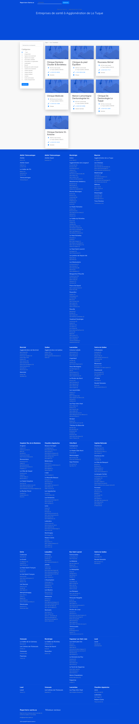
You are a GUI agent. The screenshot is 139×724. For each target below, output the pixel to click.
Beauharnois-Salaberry (77, 181)
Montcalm (48, 610)
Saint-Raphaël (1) (49, 468)
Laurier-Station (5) (49, 523)
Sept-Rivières (74, 462)
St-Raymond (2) (98, 505)
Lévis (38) (47, 510)
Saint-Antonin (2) (74, 620)
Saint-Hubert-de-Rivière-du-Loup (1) (78, 624)
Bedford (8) (72, 193)
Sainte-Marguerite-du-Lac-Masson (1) (78, 414)
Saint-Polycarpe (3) (74, 337)
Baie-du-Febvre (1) (98, 561)
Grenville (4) (72, 360)
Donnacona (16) (98, 491)
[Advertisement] (69, 26)
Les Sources (24, 584)
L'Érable (97, 378)
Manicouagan (74, 455)
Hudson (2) (72, 323)
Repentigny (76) (48, 587)
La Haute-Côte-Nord (76, 450)
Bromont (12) (73, 195)
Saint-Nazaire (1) (74, 654)
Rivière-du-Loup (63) (74, 618)
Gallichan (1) (23, 165)
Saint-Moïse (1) (73, 575)
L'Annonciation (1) (74, 352)
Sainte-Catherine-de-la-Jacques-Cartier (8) (104, 485)
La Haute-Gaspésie (26, 481)
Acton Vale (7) (73, 160)
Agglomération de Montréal (29, 350)
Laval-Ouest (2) (98, 645)
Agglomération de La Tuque (103, 158)
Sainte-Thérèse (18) (74, 438)
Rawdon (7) (47, 600)
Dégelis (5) (72, 628)
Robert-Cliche (49, 538)
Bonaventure (24, 459)
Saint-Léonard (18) (24, 362)
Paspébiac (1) (23, 468)
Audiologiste (28, 63)
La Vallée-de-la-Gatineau (28, 642)
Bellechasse (49, 461)
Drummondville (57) (99, 372)
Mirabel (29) (72, 421)
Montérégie (73, 155)
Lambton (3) (23, 563)
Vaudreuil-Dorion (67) (74, 342)
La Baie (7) (72, 682)
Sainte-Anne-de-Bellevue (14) (27, 364)
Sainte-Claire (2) (48, 470)
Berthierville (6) (48, 557)
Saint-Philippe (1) (74, 305)
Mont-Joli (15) (73, 585)
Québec (47, 347)
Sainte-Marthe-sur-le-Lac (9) (76, 423)
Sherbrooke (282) (24, 608)
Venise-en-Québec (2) (75, 246)
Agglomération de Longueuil (79, 163)
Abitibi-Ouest (24, 163)
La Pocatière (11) (74, 557)
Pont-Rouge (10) (98, 495)
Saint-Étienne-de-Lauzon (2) (51, 513)
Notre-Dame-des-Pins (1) (51, 449)
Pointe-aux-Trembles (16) (26, 355)
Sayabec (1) (72, 577)
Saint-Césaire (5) (73, 315)
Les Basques (74, 591)
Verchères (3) (73, 283)
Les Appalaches (50, 491)
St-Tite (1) (96, 190)
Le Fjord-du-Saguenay (77, 667)
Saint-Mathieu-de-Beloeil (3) (76, 233)
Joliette (47, 564)
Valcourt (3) (23, 580)
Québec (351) (48, 352)
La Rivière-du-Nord (76, 378)
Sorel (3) (47, 648)
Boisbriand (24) (73, 431)
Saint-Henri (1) (48, 466)
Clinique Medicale (55, 96)
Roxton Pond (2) (73, 210)
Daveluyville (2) (97, 352)
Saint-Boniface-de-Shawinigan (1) (102, 180)
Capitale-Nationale (100, 443)
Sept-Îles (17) (73, 466)
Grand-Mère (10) (98, 195)
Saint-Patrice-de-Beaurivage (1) (52, 528)
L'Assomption (49, 580)
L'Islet (47, 473)
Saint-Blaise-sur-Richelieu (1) (76, 243)
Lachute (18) (73, 362)
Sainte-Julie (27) (73, 279)
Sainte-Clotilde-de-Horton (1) (101, 357)
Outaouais (23, 639)
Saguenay (73, 680)
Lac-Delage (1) (97, 480)
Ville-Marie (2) (23, 376)
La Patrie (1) (23, 570)
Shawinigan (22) (98, 197)
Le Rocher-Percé (25, 491)
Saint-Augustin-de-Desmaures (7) (53, 355)
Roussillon (73, 292)
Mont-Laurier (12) (74, 354)
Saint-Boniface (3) (98, 178)
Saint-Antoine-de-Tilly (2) (51, 525)
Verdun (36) (22, 374)
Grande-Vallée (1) (24, 476)
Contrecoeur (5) (73, 321)
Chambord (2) (73, 659)
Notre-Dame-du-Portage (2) (76, 617)
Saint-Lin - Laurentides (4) (51, 615)
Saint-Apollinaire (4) (49, 527)
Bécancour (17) (98, 365)
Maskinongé (98, 173)
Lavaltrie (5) (47, 558)
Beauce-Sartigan (50, 446)
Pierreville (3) (97, 563)
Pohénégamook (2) (74, 630)
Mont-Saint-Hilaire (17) (75, 226)
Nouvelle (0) (23, 453)
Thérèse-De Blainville (77, 425)
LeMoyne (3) (72, 170)
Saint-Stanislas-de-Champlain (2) (102, 166)
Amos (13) (22, 160)
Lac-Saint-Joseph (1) (99, 481)
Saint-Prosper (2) (49, 501)
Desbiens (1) (72, 645)
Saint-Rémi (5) (73, 259)
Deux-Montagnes (75, 366)
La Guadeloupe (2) (49, 448)
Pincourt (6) (72, 332)
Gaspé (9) (22, 475)
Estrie (22, 552)
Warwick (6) (97, 361)
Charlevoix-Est (99, 456)
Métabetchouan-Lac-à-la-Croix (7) (78, 651)
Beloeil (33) (72, 220)
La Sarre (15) (23, 166)
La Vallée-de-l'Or (25, 169)
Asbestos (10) (23, 586)
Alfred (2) (47, 540)
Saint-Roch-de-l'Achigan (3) (51, 619)
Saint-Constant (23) (74, 301)
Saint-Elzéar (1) (48, 483)
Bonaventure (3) (24, 461)
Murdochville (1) (23, 478)
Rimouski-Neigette (76, 598)
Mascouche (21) (48, 592)
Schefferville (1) (73, 448)
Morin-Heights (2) (74, 406)
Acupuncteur (28, 54)
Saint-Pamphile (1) (49, 475)
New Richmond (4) (24, 465)
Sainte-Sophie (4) (74, 387)
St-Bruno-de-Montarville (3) (76, 179)
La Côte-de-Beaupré (101, 462)
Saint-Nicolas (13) (49, 517)
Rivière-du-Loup (75, 609)
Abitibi (22, 158)
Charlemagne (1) (49, 582)
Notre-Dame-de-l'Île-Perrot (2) (77, 330)
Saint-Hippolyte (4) (74, 384)
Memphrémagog (25, 592)
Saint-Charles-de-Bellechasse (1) (52, 465)
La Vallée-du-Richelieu (77, 218)
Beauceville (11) (48, 541)
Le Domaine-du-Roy (76, 657)
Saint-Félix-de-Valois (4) (50, 605)
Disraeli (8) (47, 493)
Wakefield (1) (48, 692)
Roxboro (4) (23, 359)
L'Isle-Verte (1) (73, 613)
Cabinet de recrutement (30, 68)
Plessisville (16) (98, 557)
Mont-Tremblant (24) (74, 396)
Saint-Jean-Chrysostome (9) (51, 515)
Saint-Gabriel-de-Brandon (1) (51, 562)
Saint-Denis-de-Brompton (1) (27, 578)
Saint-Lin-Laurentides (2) (50, 617)
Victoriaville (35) (98, 359)
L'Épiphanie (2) (48, 585)
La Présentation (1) (74, 264)
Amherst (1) (72, 392)
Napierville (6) (73, 257)
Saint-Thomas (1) (49, 577)
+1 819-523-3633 (55, 142)
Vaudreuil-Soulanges (76, 319)
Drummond (98, 370)
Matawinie (48, 596)
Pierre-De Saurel (75, 285)
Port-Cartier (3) (73, 464)
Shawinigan (98, 193)
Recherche (65, 2)
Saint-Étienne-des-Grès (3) (100, 182)
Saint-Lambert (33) (74, 177)
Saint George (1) (49, 451)
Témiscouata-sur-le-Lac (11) (76, 634)
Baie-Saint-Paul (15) (99, 448)
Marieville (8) (72, 311)
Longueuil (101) (73, 172)
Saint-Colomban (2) (74, 382)
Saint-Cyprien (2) (73, 622)
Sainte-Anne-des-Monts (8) (26, 487)
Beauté (26, 65)
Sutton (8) (72, 204)
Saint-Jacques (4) (49, 614)
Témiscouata (74, 626)
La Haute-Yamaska (76, 207)
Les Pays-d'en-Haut (76, 403)
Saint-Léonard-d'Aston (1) (100, 387)
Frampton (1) (48, 480)
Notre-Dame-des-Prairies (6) (51, 570)
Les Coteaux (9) (73, 328)
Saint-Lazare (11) (74, 335)
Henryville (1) (73, 237)
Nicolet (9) (96, 385)
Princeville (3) (97, 380)
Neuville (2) (97, 493)
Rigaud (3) (72, 333)
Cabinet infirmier (28, 72)
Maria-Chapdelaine (76, 675)
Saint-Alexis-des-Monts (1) (100, 176)
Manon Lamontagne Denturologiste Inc (81, 97)
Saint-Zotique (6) (74, 339)
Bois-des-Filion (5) (74, 429)
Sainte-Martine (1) (74, 187)
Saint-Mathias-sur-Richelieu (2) (77, 316)
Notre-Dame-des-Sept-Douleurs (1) (78, 615)
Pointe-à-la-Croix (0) (24, 455)
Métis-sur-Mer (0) (74, 583)
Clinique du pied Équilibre (79, 63)
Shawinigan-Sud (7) (98, 198)
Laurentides (73, 347)
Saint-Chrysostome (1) (75, 253)
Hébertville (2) (73, 647)
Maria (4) (22, 451)
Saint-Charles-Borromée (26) (51, 574)
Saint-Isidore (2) (73, 303)
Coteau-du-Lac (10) (74, 276)
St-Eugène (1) (97, 375)
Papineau (23, 656)
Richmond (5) (23, 576)
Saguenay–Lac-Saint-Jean (78, 639)
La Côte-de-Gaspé (26, 471)
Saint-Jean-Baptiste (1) (75, 231)
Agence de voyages (29, 57)
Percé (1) (22, 497)
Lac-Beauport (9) (98, 478)
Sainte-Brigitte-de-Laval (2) (100, 483)
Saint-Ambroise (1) (74, 671)
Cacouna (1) (72, 611)
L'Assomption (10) (49, 584)
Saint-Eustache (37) (74, 374)
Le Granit (23, 559)
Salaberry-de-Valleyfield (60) (76, 189)
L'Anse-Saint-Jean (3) (74, 669)
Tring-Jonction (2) (98, 702)
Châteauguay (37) (74, 296)
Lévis (46, 506)
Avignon (23, 446)
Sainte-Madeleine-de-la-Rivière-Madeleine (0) (30, 488)
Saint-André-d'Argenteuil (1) (76, 364)
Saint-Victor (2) (48, 547)
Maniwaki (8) (23, 644)
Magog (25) (22, 598)
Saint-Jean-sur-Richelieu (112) (77, 244)
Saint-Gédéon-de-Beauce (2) (51, 455)
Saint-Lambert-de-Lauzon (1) (51, 485)
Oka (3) (71, 370)
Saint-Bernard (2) (49, 481)
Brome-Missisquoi (76, 191)
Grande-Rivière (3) (24, 495)
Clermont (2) (97, 458)
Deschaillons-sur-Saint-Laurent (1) (102, 367)
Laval (96, 639)
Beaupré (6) (97, 464)
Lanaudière (48, 552)
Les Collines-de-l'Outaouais (29, 646)
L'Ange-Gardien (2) (98, 470)
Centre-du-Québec (100, 347)
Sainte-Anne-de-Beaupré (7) (101, 471)
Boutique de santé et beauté (31, 67)
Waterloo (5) (73, 216)
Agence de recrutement (30, 56)
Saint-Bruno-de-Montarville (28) (77, 173)
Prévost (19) (72, 380)
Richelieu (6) (72, 313)
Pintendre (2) (48, 511)
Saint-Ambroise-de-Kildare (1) (52, 572)
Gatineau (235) (23, 653)
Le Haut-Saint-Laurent (77, 249)
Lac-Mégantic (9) (24, 561)
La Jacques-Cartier (100, 474)
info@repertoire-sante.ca (26, 717)
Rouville (72, 309)
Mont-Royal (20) (24, 352)
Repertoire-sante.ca (28, 710)
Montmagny (49, 533)
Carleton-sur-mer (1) (25, 449)
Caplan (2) (22, 463)
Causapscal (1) (73, 573)
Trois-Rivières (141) (99, 203)
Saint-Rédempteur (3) (50, 518)
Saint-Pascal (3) (73, 558)
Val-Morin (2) (73, 401)
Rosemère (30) (73, 434)
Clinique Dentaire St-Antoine (57, 133)
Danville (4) (22, 588)
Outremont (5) (23, 354)
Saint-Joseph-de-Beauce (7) (51, 543)
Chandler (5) (23, 493)
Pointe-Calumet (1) (74, 372)
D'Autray (48, 554)
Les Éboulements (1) (99, 449)
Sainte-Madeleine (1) (74, 271)
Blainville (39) (73, 427)
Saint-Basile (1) (98, 498)
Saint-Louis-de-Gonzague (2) (51, 500)
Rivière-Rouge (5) (74, 355)
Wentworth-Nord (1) (74, 416)
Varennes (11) (73, 281)
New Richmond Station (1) (26, 466)
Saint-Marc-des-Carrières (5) (101, 500)
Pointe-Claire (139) (24, 357)
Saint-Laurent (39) (24, 361)
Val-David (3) (72, 399)
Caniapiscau (74, 446)
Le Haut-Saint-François (28, 568)
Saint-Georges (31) (49, 456)
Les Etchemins (49, 497)
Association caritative (30, 59)
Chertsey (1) (48, 598)
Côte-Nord (73, 443)
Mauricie (97, 155)
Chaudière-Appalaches (52, 443)
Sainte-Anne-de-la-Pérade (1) (101, 168)
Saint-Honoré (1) (73, 672)
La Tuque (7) (97, 160)
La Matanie (73, 561)
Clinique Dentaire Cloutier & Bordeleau (56, 63)
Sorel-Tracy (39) (73, 289)
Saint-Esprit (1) (48, 612)
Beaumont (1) (48, 463)
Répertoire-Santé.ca (62, 9)
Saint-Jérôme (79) (74, 386)
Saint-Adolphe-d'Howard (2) (76, 692)
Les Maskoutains (75, 262)
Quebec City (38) (49, 354)
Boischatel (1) (97, 466)
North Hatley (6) (24, 600)
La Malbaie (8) (97, 459)
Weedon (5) (22, 571)
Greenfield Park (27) (74, 168)
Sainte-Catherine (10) (75, 306)
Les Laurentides (75, 390)
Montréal (23, 347)
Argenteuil (73, 358)
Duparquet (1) (48, 160)
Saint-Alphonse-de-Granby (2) (77, 212)
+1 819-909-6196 (80, 72)
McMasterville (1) (49, 644)
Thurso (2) (22, 658)
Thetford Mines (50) (49, 495)
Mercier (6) (72, 299)
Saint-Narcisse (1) (98, 165)
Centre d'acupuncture (30, 79)
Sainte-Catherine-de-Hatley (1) (27, 601)
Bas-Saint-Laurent (76, 552)
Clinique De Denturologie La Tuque (105, 98)
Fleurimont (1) (23, 606)
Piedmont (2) (73, 407)
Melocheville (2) (73, 185)
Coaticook (23, 554)
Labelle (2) (72, 394)
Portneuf (97, 487)
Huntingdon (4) (73, 251)
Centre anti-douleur (29, 78)
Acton (72, 158)
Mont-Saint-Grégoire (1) (75, 241)
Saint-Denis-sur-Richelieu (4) (76, 229)
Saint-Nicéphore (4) (99, 374)
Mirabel (72, 419)
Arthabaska (98, 350)
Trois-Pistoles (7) (74, 595)
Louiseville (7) (97, 175)
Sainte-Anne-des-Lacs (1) (76, 413)
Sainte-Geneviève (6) (25, 366)
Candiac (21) (72, 294)
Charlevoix (98, 446)
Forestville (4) (73, 453)
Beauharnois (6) (73, 183)
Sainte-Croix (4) (48, 530)
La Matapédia (74, 569)
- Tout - (26, 52)
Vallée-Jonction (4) (49, 488)
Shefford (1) (72, 214)
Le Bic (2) (72, 600)
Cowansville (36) (73, 197)
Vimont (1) (22, 692)
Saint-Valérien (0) (74, 607)
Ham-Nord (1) (97, 354)
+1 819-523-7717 (106, 70)
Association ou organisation (31, 61)
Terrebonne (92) (48, 594)
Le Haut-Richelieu (75, 235)
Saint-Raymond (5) (98, 502)
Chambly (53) (73, 224)
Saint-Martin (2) (48, 458)
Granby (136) (73, 209)
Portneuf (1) (97, 497)
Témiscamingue (25, 177)
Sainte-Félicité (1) (74, 567)
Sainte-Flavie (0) (73, 587)
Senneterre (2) (23, 173)
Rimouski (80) (73, 601)
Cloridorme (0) (23, 473)
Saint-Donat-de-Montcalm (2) (52, 604)
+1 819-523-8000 (55, 72)
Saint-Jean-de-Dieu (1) (75, 593)
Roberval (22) (73, 661)
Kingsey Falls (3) (98, 355)
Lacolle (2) (72, 239)
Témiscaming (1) (24, 180)
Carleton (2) (23, 448)
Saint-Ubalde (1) (98, 503)
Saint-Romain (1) (24, 565)
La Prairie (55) (73, 298)
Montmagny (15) (49, 535)
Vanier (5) (47, 357)
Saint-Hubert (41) (74, 175)
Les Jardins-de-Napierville (78, 255)
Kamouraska (74, 554)
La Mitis (72, 579)
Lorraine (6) (72, 433)
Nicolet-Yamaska (100, 383)
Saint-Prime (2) (73, 664)
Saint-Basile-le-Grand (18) (76, 227)
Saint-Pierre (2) (48, 575)
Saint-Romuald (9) (98, 692)
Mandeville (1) (48, 560)
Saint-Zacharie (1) (49, 503)
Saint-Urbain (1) (98, 453)
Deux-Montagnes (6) (74, 369)
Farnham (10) (73, 199)
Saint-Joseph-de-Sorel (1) (76, 288)
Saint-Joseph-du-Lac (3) (75, 375)
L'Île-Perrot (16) (73, 325)
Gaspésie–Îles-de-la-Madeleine (30, 443)
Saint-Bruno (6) (73, 652)
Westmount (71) (24, 369)
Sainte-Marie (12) (49, 487)
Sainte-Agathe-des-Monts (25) (77, 397)
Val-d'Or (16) (23, 175)
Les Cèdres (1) (73, 326)
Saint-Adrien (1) (23, 590)
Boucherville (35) (73, 165)
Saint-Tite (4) (97, 186)
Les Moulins (49, 590)
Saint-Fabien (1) (73, 603)
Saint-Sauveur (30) (74, 409)
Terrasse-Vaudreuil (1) (75, 340)
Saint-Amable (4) (73, 278)
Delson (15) (47, 653)
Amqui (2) (72, 571)
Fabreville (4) (97, 644)
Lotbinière (48, 521)
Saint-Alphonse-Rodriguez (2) (52, 602)
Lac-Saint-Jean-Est (76, 642)
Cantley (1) (22, 648)
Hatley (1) (22, 596)
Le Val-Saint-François (27, 574)
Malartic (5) (22, 171)
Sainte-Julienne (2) (49, 621)
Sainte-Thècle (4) (98, 188)
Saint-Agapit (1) (98, 697)
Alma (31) (72, 644)
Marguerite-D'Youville (77, 274)
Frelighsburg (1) (73, 200)
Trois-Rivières (99, 201)
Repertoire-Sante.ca (27, 2)
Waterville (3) (23, 557)
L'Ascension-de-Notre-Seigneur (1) (78, 649)
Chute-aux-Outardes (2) (75, 459)
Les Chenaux (98, 163)
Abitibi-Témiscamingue (27, 155)
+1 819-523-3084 (55, 103)
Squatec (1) (72, 632)
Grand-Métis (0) (73, 581)
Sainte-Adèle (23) (74, 411)
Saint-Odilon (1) (48, 545)
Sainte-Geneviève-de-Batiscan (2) (102, 170)
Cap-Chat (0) (23, 483)
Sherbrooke (24, 604)
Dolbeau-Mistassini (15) (75, 677)
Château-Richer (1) (98, 468)
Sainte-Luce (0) (73, 588)
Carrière (26, 76)
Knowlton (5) (73, 202)
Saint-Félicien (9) (73, 662)
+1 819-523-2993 (106, 108)
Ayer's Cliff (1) (23, 594)
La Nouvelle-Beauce (51, 477)
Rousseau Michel (105, 62)
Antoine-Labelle (75, 350)
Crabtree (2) (47, 567)
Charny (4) (47, 508)
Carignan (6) (72, 222)
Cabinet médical (28, 74)
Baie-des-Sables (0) (74, 563)
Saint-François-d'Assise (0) (26, 456)
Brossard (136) (73, 166)
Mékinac (97, 184)
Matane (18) (72, 565)
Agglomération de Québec (53, 350)
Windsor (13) (23, 581)
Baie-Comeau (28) (74, 457)
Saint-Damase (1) (74, 266)
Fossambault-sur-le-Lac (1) (100, 476)
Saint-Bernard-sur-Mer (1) (100, 451)
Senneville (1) (23, 368)
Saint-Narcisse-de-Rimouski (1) (77, 605)
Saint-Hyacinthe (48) (74, 268)
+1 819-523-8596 (80, 106)
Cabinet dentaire (29, 70)
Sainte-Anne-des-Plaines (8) (76, 436)
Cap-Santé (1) (97, 490)
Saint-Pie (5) (72, 269)
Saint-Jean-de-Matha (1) (50, 607)
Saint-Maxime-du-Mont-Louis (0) (27, 485)
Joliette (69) (48, 568)
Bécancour (98, 363)
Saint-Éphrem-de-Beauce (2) (51, 453)
